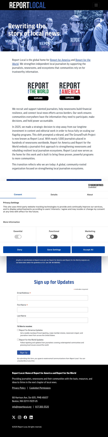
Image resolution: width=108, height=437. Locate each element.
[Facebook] (25, 417)
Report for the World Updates (31, 340)
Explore (38, 98)
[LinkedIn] (31, 417)
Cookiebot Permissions (40, 388)
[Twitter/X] (13, 417)
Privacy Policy (19, 388)
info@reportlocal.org (21, 406)
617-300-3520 (42, 406)
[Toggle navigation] (96, 5)
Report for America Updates (31, 330)
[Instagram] (19, 417)
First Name (22, 305)
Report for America (60, 59)
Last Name (21, 316)
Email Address (24, 293)
